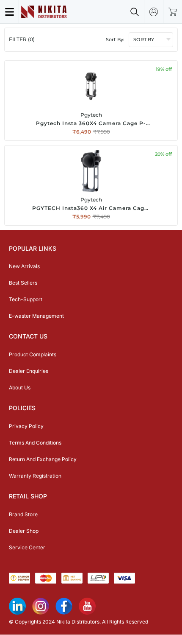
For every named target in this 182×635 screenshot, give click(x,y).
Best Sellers (23, 283)
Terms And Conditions (35, 442)
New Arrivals (24, 266)
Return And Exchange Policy (43, 459)
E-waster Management (36, 316)
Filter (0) (22, 39)
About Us (19, 387)
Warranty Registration (35, 476)
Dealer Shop (24, 531)
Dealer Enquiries (28, 371)
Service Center (27, 547)
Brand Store (23, 514)
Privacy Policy (26, 426)
